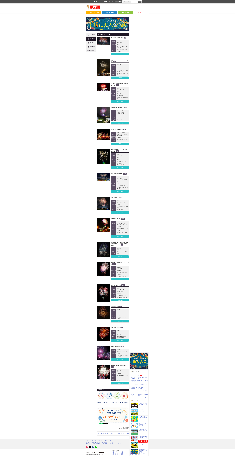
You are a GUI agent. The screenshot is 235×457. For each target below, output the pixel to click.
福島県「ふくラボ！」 (115, 452)
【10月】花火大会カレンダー (91, 47)
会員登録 (95, 1)
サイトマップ (110, 442)
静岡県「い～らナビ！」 (142, 453)
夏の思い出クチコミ (90, 50)
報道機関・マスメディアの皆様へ (109, 443)
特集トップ (113, 433)
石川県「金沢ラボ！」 (115, 454)
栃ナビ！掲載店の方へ (98, 443)
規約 (100, 442)
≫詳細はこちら (120, 53)
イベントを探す (110, 12)
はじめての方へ (105, 1)
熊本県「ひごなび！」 (124, 451)
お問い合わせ (104, 442)
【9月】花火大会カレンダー (123, 433)
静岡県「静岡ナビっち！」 (134, 451)
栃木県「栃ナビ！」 (115, 451)
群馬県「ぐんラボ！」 (115, 453)
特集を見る (142, 12)
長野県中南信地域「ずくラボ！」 (143, 452)
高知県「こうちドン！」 (142, 454)
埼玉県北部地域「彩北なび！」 (133, 455)
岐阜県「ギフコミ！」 (133, 452)
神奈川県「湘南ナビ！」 (133, 453)
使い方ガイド (88, 442)
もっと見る (145, 397)
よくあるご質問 (95, 442)
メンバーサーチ (112, 1)
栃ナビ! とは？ (143, 444)
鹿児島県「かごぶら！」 (124, 454)
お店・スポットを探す (95, 12)
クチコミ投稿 (118, 1)
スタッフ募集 (119, 443)
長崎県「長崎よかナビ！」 (142, 451)
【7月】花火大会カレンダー (102, 433)
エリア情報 (126, 12)
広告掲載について (89, 443)
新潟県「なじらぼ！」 (124, 452)
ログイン (99, 1)
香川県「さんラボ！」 (124, 453)
